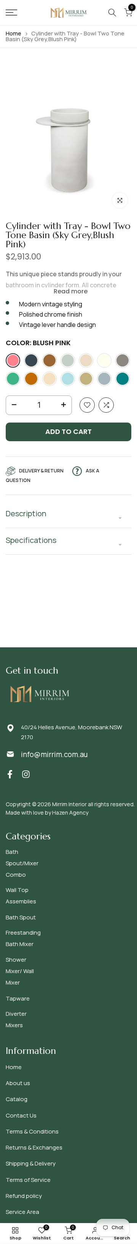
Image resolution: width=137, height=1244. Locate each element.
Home (13, 33)
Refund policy (24, 1196)
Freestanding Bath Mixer (23, 938)
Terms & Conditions (32, 1131)
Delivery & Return (41, 471)
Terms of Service (28, 1180)
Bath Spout (21, 917)
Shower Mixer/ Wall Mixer (20, 971)
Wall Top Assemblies (21, 895)
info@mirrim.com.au (54, 754)
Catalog (16, 1099)
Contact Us (21, 1115)
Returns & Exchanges (34, 1147)
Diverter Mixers (16, 1019)
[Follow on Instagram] (26, 774)
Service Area (22, 1212)
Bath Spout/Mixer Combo (22, 863)
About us (18, 1083)
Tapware (18, 998)
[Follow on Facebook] (10, 774)
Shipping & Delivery (31, 1163)
